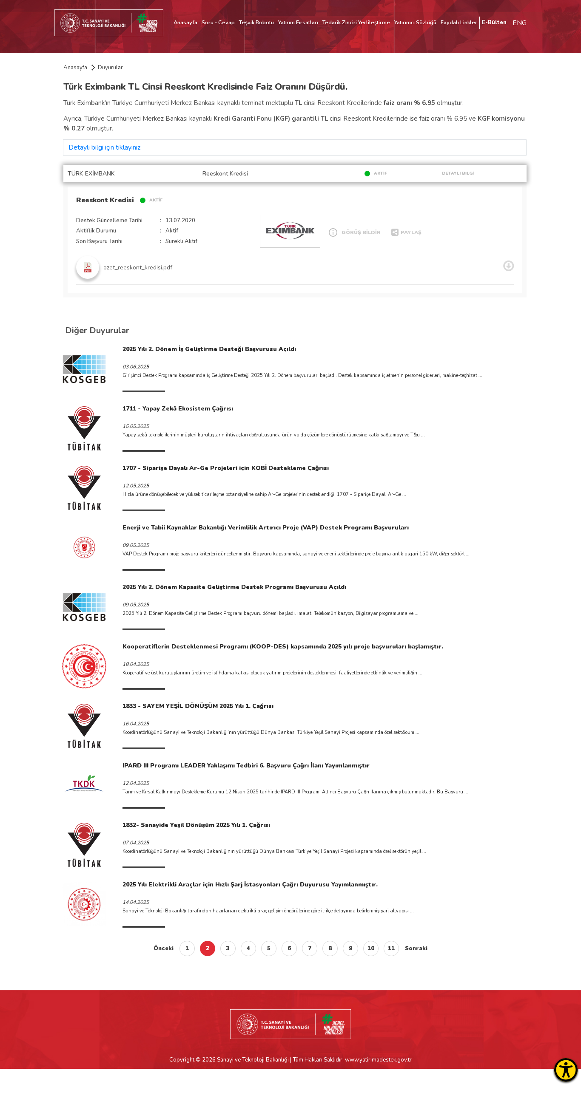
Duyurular (110, 67)
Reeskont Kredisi (105, 200)
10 (370, 948)
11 (391, 948)
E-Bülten (494, 22)
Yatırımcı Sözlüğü (415, 22)
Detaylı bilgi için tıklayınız (104, 147)
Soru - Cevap (218, 22)
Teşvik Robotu (256, 22)
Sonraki (416, 948)
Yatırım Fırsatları (298, 22)
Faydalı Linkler (459, 22)
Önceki (164, 948)
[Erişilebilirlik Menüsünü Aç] (566, 1070)
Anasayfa (185, 22)
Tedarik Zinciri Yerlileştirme (356, 22)
